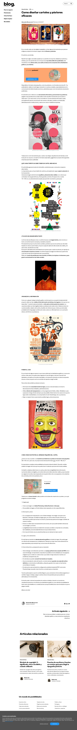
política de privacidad (9, 721)
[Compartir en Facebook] (64, 603)
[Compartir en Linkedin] (67, 603)
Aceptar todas (54, 723)
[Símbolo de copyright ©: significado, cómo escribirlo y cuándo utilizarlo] (32, 649)
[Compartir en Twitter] (69, 603)
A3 (54, 461)
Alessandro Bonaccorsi (27, 22)
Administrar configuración (44, 723)
